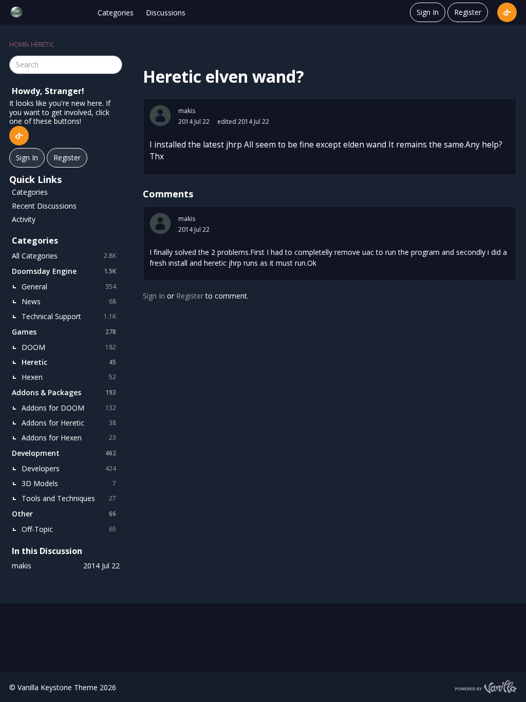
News (69, 301)
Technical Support (69, 316)
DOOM (69, 347)
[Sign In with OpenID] (507, 12)
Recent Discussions (44, 206)
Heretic (69, 362)
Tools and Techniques (69, 498)
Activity (23, 219)
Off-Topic (69, 529)
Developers (69, 468)
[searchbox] (65, 65)
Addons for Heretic (69, 423)
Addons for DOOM (69, 408)
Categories (116, 12)
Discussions (165, 12)
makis (186, 110)
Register (467, 12)
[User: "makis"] (160, 115)
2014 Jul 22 (194, 121)
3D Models (69, 483)
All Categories (64, 256)
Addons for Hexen (69, 437)
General (69, 286)
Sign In (428, 12)
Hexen (69, 377)
